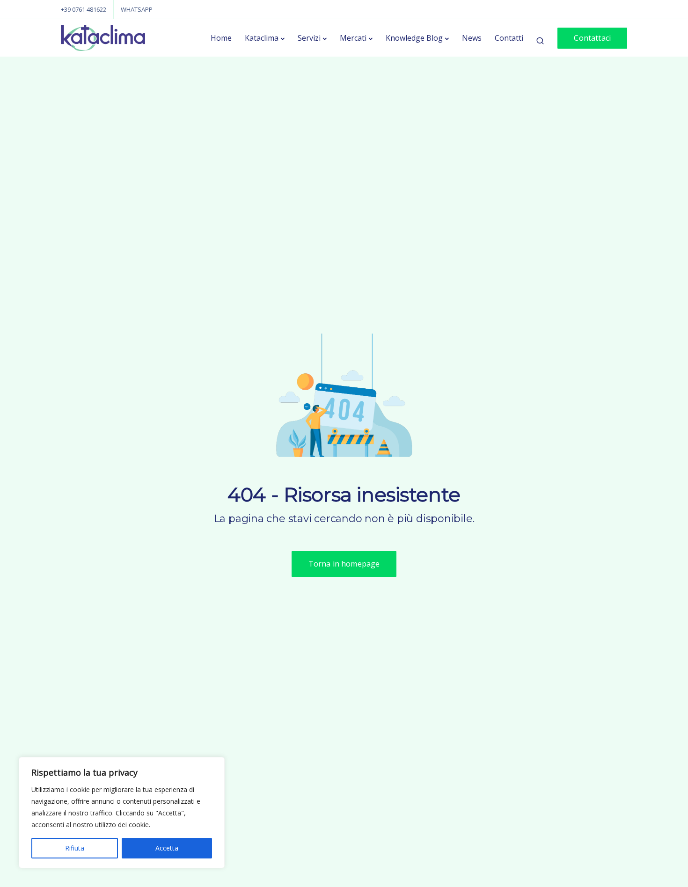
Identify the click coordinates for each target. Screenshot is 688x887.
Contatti (509, 38)
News (472, 38)
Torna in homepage (344, 564)
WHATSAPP (137, 9)
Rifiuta (74, 847)
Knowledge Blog (414, 38)
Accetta (166, 847)
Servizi (309, 38)
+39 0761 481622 (83, 9)
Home (221, 38)
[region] (122, 812)
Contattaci (592, 38)
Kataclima (261, 38)
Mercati (353, 38)
